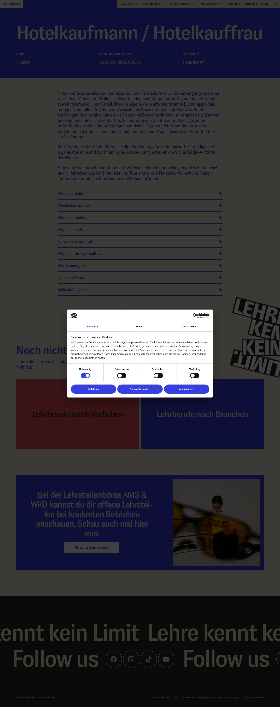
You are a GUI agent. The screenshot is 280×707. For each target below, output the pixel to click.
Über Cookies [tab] (188, 326)
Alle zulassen (186, 389)
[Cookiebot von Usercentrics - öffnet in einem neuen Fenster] (195, 315)
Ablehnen (93, 389)
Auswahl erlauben (140, 389)
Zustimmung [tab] (91, 326)
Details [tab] (140, 326)
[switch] (121, 375)
